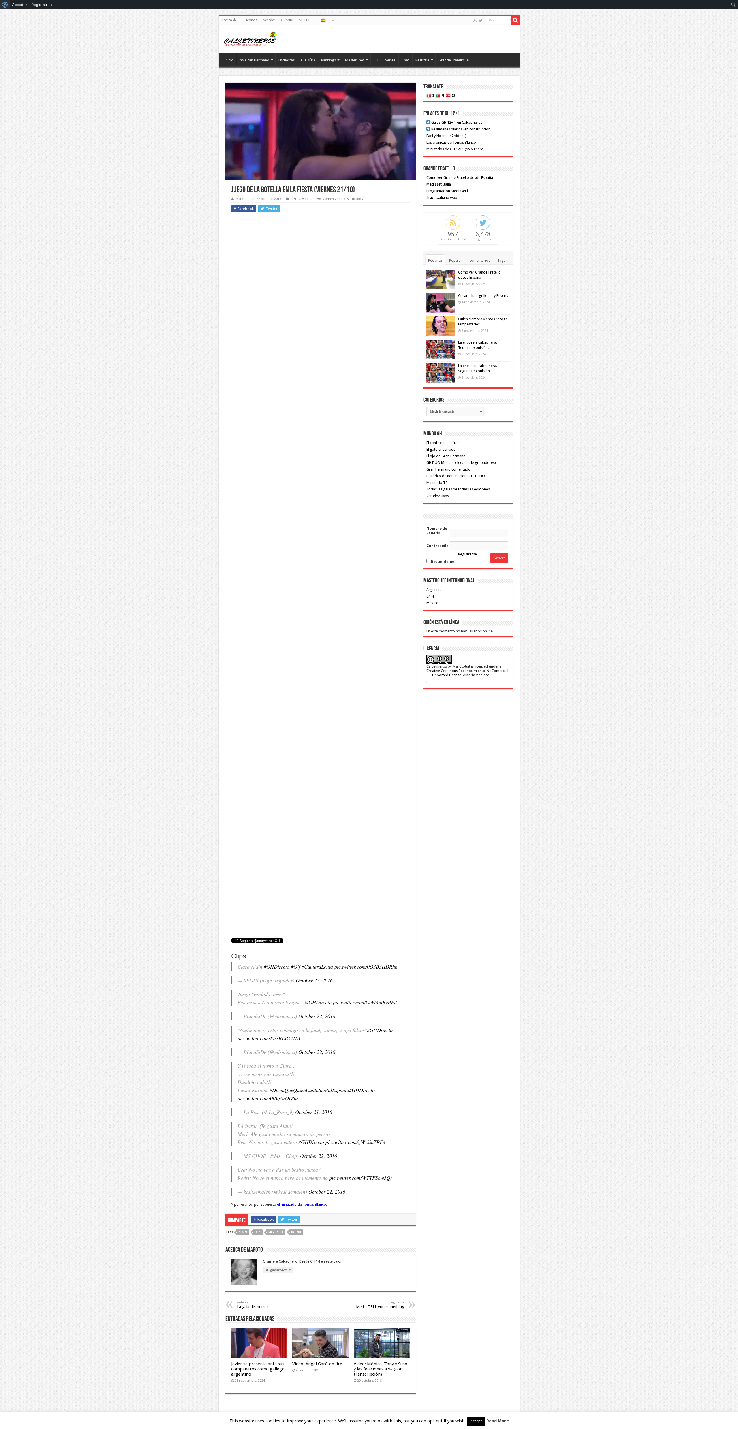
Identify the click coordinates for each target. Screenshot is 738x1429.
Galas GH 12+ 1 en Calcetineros (456, 122)
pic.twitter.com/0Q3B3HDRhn (366, 966)
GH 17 (295, 199)
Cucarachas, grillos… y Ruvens (483, 295)
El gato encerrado (441, 449)
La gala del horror (252, 1305)
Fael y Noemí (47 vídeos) (446, 136)
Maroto (241, 199)
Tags (501, 260)
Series (390, 60)
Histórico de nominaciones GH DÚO (455, 476)
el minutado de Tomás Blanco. (302, 1204)
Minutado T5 (436, 482)
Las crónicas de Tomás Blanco (451, 142)
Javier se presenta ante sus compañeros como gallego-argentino (258, 1369)
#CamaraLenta (317, 966)
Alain (242, 1232)
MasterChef (354, 60)
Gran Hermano (257, 60)
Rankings (328, 60)
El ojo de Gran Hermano (446, 456)
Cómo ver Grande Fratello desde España (459, 177)
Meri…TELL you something (380, 1305)
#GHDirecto (276, 966)
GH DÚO (308, 60)
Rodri (296, 1232)
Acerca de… (230, 20)
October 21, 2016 (313, 1111)
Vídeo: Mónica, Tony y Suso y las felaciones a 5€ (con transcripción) (380, 1369)
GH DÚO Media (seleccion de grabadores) (461, 462)
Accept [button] (476, 1421)
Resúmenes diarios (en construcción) (461, 129)
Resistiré (422, 60)
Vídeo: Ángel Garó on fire (317, 1363)
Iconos (251, 20)
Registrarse (467, 554)
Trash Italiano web (441, 197)
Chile (430, 596)
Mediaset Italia (438, 184)
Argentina (434, 589)
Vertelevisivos (437, 496)
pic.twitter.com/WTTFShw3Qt (360, 1177)
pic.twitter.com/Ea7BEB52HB (269, 1038)
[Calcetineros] (250, 38)
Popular (455, 260)
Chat (405, 60)
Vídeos (307, 199)
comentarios (479, 260)
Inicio (229, 60)
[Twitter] (480, 20)
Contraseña (437, 546)
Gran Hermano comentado (448, 469)
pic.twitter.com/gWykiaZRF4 (355, 1141)
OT (376, 60)
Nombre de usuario (436, 530)
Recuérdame (442, 561)
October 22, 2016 (314, 980)
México (432, 603)
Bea (258, 1232)
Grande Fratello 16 (453, 60)
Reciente (435, 260)
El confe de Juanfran (443, 443)
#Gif (295, 966)
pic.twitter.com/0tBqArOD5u (268, 1098)
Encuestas (286, 60)
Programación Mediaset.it (447, 191)
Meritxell (275, 1232)
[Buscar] (515, 20)
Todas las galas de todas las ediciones (458, 489)
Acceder (269, 20)
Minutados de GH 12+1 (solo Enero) (455, 149)
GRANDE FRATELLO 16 (298, 20)
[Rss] (475, 20)
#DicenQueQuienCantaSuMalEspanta (309, 1090)
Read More (497, 1421)
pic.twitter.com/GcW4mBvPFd (365, 1002)
